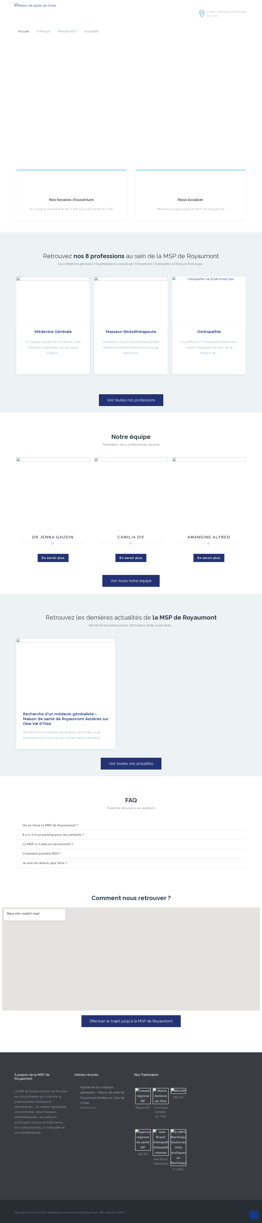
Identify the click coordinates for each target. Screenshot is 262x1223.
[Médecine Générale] (53, 299)
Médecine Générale (53, 331)
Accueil (23, 31)
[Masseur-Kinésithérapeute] (131, 299)
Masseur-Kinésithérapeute (131, 331)
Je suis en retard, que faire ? (45, 863)
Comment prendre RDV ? (42, 853)
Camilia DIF (131, 537)
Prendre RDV (67, 31)
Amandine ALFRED (208, 537)
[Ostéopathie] (209, 299)
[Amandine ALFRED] (209, 494)
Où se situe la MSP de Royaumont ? (50, 825)
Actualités (91, 31)
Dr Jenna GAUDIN (53, 537)
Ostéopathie (209, 331)
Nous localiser (190, 200)
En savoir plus (53, 558)
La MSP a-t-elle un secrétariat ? (48, 844)
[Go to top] (254, 1215)
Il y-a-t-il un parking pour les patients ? (53, 835)
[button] (131, 825)
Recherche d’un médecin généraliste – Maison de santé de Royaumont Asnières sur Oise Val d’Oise (65, 719)
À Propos (43, 31)
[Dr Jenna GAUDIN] (53, 494)
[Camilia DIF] (131, 494)
